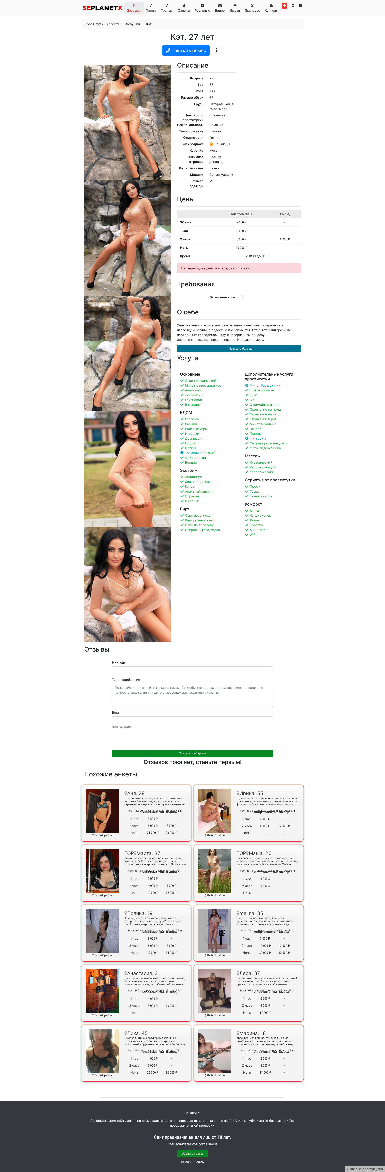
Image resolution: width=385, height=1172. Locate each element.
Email (116, 712)
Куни (253, 395)
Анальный (193, 390)
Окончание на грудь (266, 409)
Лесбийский (194, 395)
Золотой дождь (197, 482)
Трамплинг (194, 453)
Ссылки (190, 1113)
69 (252, 400)
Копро (190, 486)
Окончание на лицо (265, 414)
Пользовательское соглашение (192, 1144)
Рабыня (191, 424)
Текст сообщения (126, 680)
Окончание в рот (263, 419)
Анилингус (193, 477)
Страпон (192, 496)
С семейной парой (265, 405)
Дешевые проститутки (365, 1169)
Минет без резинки (265, 385)
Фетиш (190, 448)
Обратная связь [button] (193, 1153)
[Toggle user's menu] (293, 6)
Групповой (193, 400)
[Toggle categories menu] (300, 6)
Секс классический (200, 381)
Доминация (194, 438)
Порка (190, 443)
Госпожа (192, 419)
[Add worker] (284, 6)
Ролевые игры (196, 429)
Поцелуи (257, 434)
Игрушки (192, 434)
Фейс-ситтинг (196, 458)
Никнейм (119, 662)
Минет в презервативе (203, 385)
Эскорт (255, 429)
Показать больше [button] (240, 348)
